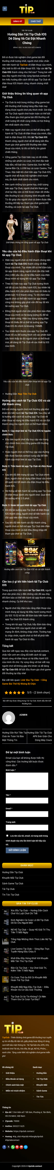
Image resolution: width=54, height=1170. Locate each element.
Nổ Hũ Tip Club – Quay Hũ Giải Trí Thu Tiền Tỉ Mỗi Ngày (30, 931)
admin (38, 47)
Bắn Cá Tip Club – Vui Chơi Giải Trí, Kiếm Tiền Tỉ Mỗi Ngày (29, 969)
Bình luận (11, 770)
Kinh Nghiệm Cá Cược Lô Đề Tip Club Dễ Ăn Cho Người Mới (30, 921)
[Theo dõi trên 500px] (26, 1147)
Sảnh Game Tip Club (12, 883)
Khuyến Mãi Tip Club (12, 877)
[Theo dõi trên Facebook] (4, 1147)
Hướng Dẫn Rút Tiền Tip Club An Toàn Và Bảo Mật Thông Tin (14, 736)
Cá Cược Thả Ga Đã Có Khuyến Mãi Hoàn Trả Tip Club (29, 979)
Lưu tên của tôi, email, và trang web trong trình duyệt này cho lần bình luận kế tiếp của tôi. (27, 840)
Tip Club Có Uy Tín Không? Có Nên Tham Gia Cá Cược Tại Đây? (28, 998)
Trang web (10, 822)
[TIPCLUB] (27, 8)
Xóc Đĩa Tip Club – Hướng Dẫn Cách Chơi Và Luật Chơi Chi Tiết (29, 912)
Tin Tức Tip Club (10, 894)
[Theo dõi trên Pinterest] (17, 1147)
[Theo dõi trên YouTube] (21, 1147)
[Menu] (4, 8)
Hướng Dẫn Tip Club (12, 872)
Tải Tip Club (27, 31)
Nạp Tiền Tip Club (27, 394)
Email (9, 808)
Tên (8, 795)
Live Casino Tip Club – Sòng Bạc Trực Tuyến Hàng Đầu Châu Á (30, 950)
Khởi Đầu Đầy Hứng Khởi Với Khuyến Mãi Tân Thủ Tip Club (29, 959)
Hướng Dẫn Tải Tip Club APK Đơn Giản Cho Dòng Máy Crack (39, 736)
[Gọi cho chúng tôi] (13, 1147)
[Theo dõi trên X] (9, 1147)
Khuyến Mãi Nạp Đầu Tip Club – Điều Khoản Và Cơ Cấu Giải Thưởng (30, 988)
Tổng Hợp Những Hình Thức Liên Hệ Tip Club (31, 940)
